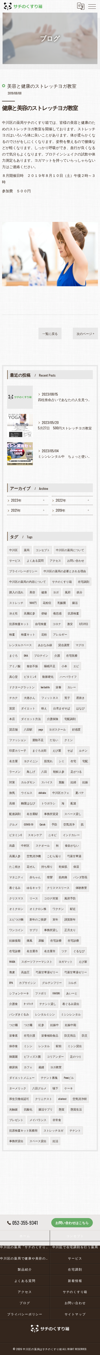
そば (70, 750)
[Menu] (92, 6)
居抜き (80, 698)
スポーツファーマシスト (36, 961)
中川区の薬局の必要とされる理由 (65, 571)
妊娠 (85, 782)
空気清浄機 (34, 856)
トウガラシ (48, 803)
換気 (12, 793)
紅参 (41, 1025)
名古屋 (13, 761)
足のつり (75, 1056)
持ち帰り (47, 866)
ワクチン (58, 909)
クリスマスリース (58, 887)
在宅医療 (71, 655)
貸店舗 (13, 729)
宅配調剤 (70, 719)
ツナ (64, 951)
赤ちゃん (35, 877)
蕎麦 (12, 972)
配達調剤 (15, 814)
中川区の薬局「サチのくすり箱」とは (25, 1247)
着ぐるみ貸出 (70, 1004)
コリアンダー (55, 1056)
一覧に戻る (50, 333)
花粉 (44, 634)
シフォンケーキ (19, 993)
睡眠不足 (49, 666)
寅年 (55, 919)
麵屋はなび (28, 803)
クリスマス (16, 898)
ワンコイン (16, 930)
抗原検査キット (19, 624)
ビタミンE (30, 676)
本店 (12, 719)
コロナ (57, 624)
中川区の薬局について (70, 550)
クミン (68, 740)
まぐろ (13, 655)
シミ (61, 761)
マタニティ (16, 877)
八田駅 (28, 729)
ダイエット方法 (31, 719)
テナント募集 (49, 1077)
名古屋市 (32, 951)
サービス (15, 560)
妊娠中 (54, 1025)
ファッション (17, 740)
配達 (73, 803)
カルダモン (28, 782)
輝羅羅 (13, 1056)
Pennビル (69, 1077)
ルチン (83, 750)
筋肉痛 (63, 877)
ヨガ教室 (56, 1067)
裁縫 (41, 1067)
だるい (54, 740)
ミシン (28, 1046)
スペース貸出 (37, 1141)
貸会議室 (63, 645)
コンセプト (43, 550)
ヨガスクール (57, 729)
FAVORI (56, 993)
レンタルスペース (20, 645)
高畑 (12, 803)
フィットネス (49, 698)
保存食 (13, 1046)
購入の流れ (16, 592)
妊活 (55, 1141)
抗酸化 (28, 1109)
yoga (40, 729)
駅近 (73, 909)
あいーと (71, 993)
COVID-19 (28, 824)
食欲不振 (32, 666)
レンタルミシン (45, 1014)
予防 (54, 824)
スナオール (43, 845)
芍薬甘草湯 (74, 856)
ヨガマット (65, 961)
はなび (80, 708)
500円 (33, 603)
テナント (75, 1130)
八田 (44, 771)
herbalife (45, 687)
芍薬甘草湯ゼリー (47, 972)
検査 (12, 634)
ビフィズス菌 (32, 1056)
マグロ (80, 645)
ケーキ (68, 1088)
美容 (32, 592)
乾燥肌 (63, 866)
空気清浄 (69, 824)
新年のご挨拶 (37, 919)
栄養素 (13, 1035)
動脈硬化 (48, 676)
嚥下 (55, 1088)
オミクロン (16, 909)
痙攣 (50, 877)
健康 (44, 592)
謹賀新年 (70, 919)
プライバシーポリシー (23, 571)
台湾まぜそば (61, 708)
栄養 (58, 687)
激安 (70, 624)
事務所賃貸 (51, 814)
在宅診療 (56, 940)
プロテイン (41, 655)
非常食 (57, 1120)
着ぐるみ (15, 887)
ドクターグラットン (22, 687)
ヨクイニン (31, 761)
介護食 (13, 1004)
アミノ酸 (15, 666)
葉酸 (61, 782)
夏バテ (79, 793)
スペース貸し (72, 814)
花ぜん (31, 866)
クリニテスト (43, 1099)
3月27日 (83, 624)
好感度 (76, 729)
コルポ (72, 982)
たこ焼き (15, 866)
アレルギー (60, 634)
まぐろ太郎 (39, 750)
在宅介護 (29, 1035)
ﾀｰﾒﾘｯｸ (28, 1004)
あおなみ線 (45, 645)
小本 (64, 666)
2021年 (16, 510)
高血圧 (25, 972)
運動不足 (38, 740)
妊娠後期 (15, 940)
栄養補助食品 (49, 1035)
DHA (26, 655)
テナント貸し (47, 1004)
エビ (76, 666)
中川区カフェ (60, 793)
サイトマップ (75, 1314)
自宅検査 (40, 624)
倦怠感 (57, 613)
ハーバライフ (68, 676)
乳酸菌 (61, 603)
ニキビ (52, 835)
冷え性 (13, 613)
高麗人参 (15, 856)
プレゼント (16, 1120)
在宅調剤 (83, 581)
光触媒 (13, 1109)
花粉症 (47, 603)
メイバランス (37, 1120)
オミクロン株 (37, 909)
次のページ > (85, 333)
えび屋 (57, 750)
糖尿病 (13, 1067)
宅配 (85, 761)
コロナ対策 (51, 898)
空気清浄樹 (80, 1099)
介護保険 (52, 719)
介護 (57, 655)
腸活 (75, 603)
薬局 (26, 550)
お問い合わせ (75, 560)
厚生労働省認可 (19, 1099)
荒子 (67, 698)
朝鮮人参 (58, 771)
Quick (42, 824)
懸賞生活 (76, 1109)
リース (33, 898)
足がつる (76, 771)
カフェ (28, 1067)
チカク (13, 698)
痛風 (29, 940)
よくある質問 (35, 560)
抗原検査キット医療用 (23, 1130)
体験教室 (81, 887)
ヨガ (56, 592)
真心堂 (13, 676)
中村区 (25, 845)
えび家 (83, 961)
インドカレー (71, 835)
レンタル (44, 1046)
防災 (84, 1035)
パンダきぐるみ (19, 1014)
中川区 (13, 550)
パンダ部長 (80, 877)
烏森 (12, 845)
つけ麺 (13, 1025)
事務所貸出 (16, 1141)
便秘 (44, 613)
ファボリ (40, 993)
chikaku (42, 793)
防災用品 (70, 1035)
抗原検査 (73, 613)
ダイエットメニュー (22, 1077)
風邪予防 (70, 898)
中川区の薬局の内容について (27, 581)
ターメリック (17, 1088)
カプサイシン (27, 982)
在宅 (73, 761)
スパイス (47, 782)
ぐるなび (79, 951)
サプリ (33, 930)
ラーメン (15, 771)
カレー (71, 687)
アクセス (55, 560)
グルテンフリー (52, 982)
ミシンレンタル (71, 1014)
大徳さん (29, 698)
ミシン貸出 (75, 1046)
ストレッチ (16, 603)
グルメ (13, 824)
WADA (12, 961)
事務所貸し (51, 930)
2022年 (61, 500)
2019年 (60, 510)
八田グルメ (39, 1088)
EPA (11, 982)
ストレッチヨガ (53, 1130)
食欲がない (72, 845)
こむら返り (54, 856)
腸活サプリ (45, 1109)
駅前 (59, 1046)
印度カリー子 (17, 750)
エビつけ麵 (16, 919)
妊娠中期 (70, 1025)
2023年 (16, 500)
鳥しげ (31, 771)
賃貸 (12, 708)
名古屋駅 (32, 814)
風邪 (68, 592)
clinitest (62, 1099)
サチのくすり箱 (62, 581)
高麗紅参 (29, 613)
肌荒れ (48, 761)
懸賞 (61, 1109)
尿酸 (41, 940)
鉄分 (79, 592)
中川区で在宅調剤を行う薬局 (75, 1247)
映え (44, 708)
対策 (12, 782)
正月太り (70, 930)
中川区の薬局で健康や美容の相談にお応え (25, 1258)
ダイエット (28, 708)
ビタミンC (15, 835)
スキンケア (35, 835)
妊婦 (73, 782)
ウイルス (26, 793)
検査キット (28, 634)
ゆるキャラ (34, 887)
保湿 (76, 866)
